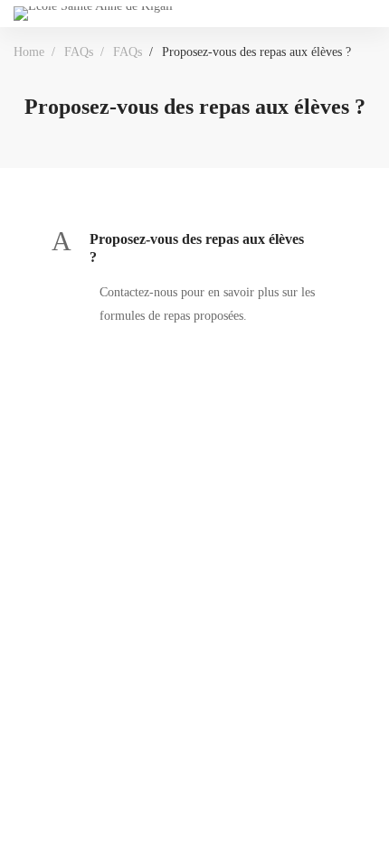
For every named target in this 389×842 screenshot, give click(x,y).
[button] (194, 249)
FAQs (78, 52)
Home (29, 52)
